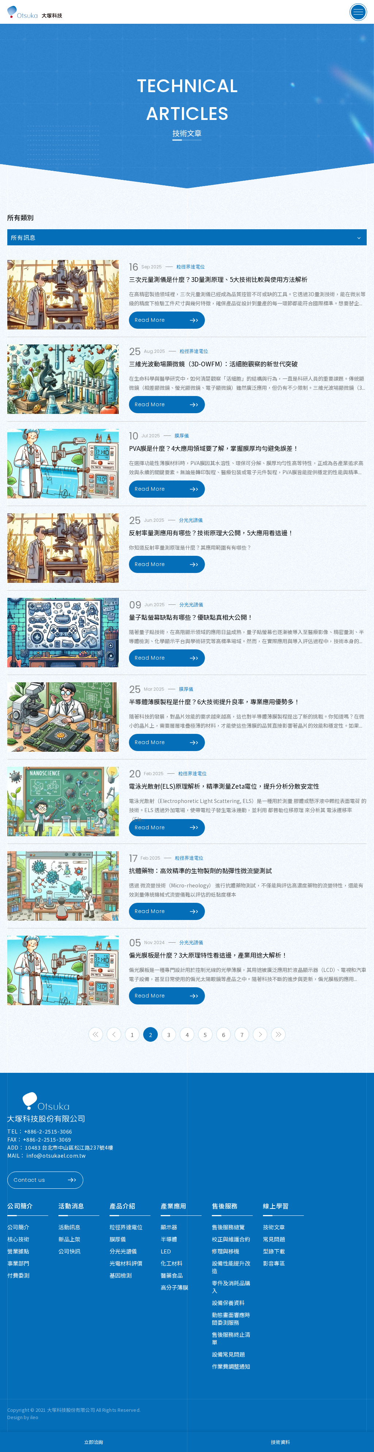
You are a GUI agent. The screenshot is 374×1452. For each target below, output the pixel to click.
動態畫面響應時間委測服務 (231, 1318)
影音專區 (274, 1263)
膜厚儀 (118, 1239)
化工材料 (172, 1263)
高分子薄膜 (174, 1287)
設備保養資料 (228, 1302)
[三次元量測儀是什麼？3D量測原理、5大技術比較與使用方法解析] (63, 294)
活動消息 (71, 1205)
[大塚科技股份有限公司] (45, 1107)
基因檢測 (120, 1275)
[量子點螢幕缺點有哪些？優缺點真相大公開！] (63, 632)
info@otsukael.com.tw (56, 1155)
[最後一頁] (278, 1034)
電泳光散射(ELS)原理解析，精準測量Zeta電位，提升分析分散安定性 (224, 786)
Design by (18, 1417)
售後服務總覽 (228, 1227)
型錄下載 (274, 1251)
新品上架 (69, 1239)
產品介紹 (123, 1205)
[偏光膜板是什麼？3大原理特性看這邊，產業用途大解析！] (63, 970)
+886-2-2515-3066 (48, 1131)
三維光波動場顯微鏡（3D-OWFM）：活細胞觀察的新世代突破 (213, 363)
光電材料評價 (126, 1263)
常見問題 (274, 1239)
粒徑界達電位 (126, 1227)
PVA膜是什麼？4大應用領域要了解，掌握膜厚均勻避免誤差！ (214, 448)
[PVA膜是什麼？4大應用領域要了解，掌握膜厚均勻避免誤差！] (63, 463)
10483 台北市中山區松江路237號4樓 (69, 1147)
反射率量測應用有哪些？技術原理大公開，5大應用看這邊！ (211, 532)
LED (166, 1251)
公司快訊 (69, 1251)
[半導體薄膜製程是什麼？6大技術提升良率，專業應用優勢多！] (63, 717)
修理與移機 (225, 1251)
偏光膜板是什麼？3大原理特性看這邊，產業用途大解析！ (208, 954)
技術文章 (274, 1227)
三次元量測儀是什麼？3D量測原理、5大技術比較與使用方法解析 (218, 279)
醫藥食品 (172, 1275)
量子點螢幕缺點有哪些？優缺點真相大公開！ (191, 617)
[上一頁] (114, 1034)
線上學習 (276, 1205)
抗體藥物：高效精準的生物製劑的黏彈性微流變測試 (200, 870)
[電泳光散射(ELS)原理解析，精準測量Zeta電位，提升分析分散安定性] (63, 801)
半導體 (169, 1239)
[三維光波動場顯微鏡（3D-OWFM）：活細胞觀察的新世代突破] (63, 379)
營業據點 (18, 1251)
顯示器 (169, 1227)
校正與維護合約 (231, 1239)
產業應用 (174, 1205)
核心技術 (18, 1239)
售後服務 (225, 1205)
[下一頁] (260, 1034)
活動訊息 (69, 1227)
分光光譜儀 (123, 1251)
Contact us (29, 1180)
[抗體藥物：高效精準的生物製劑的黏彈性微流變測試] (63, 886)
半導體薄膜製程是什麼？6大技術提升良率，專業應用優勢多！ (214, 701)
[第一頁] (95, 1034)
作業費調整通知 (231, 1366)
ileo (34, 1417)
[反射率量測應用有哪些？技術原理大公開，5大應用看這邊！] (63, 548)
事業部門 (18, 1263)
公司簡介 (20, 1205)
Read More (150, 320)
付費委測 (18, 1275)
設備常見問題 (228, 1354)
